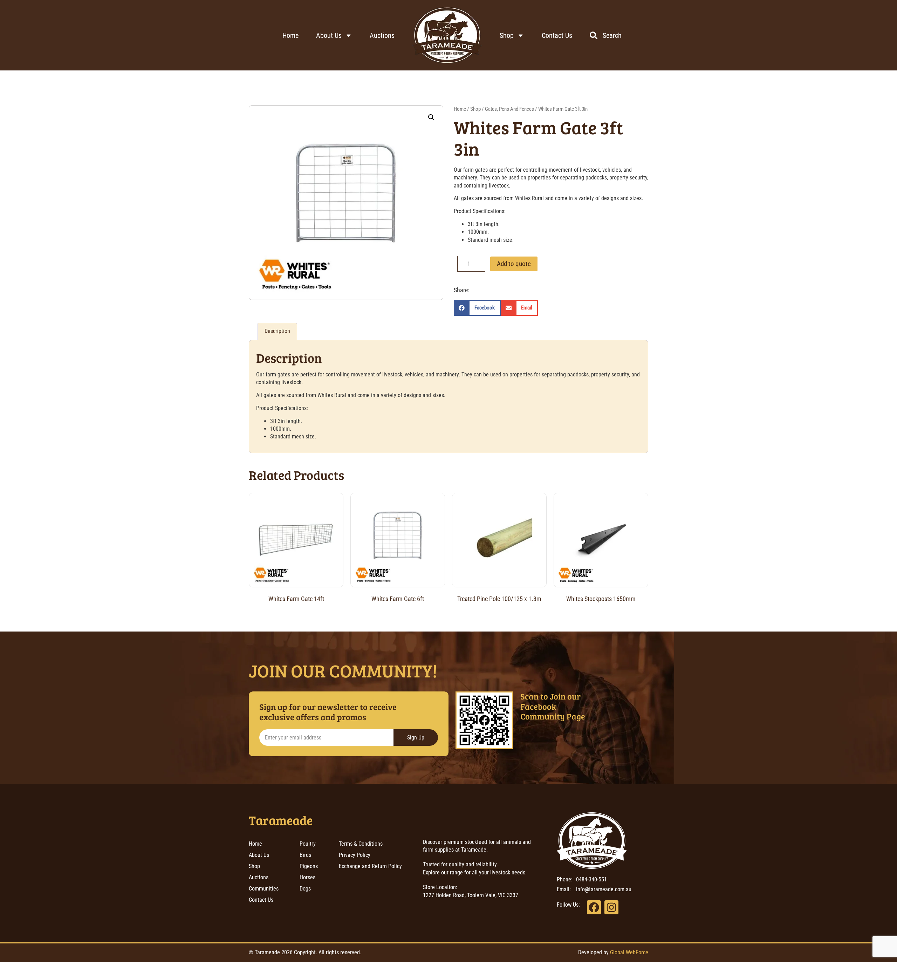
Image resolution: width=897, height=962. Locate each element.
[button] (431, 117)
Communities (264, 888)
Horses (307, 877)
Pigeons (309, 866)
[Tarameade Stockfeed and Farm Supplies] (447, 35)
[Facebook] (594, 907)
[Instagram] (611, 907)
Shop (507, 35)
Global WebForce (629, 952)
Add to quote (514, 264)
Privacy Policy (354, 855)
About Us (329, 35)
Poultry (308, 843)
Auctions (382, 35)
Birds (305, 855)
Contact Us (557, 35)
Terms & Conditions (361, 843)
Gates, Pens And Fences (509, 109)
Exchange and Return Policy (370, 866)
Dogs (305, 888)
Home (290, 35)
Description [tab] (277, 331)
